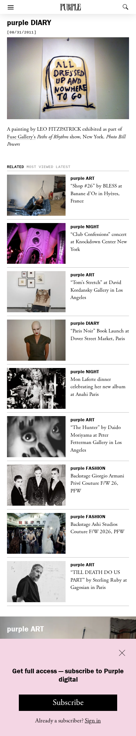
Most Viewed (40, 167)
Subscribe (68, 702)
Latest (63, 167)
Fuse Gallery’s (21, 136)
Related (15, 167)
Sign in (93, 720)
